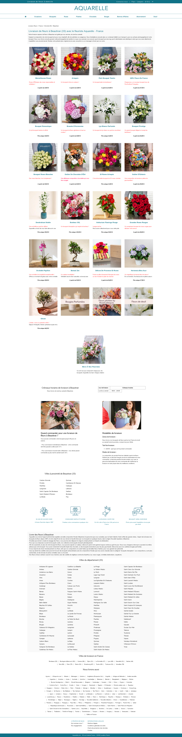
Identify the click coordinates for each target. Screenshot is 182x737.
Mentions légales (92, 723)
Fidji (71, 688)
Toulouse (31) (109, 664)
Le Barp (69, 641)
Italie (127, 691)
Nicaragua (67, 700)
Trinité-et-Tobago (67, 711)
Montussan (97, 614)
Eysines (69, 589)
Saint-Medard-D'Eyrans (47, 494)
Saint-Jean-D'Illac (129, 578)
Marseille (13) (120, 661)
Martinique (102, 697)
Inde (102, 691)
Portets (42, 483)
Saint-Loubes (128, 583)
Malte (88, 697)
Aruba (67, 679)
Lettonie (107, 694)
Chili (110, 682)
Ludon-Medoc (98, 594)
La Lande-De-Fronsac (74, 614)
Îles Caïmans (76, 691)
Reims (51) (78, 664)
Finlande (77, 688)
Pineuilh (96, 625)
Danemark (92, 685)
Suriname (130, 709)
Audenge (42, 586)
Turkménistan (86, 711)
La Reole (70, 616)
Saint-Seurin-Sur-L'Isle (131, 603)
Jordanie (58, 694)
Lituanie (130, 694)
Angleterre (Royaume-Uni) (95, 676)
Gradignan (70, 600)
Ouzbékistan (123, 700)
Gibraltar (92, 688)
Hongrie (48, 691)
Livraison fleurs (32, 26)
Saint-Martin (111, 706)
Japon (51, 694)
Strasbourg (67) (88, 664)
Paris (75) (69, 664)
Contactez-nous (122, 1)
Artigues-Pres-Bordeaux (47, 583)
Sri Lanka (109, 709)
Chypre (122, 682)
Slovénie (101, 709)
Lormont (96, 592)
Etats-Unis (64, 688)
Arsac (41, 580)
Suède (116, 709)
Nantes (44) (129, 661)
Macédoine (67, 697)
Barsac (41, 592)
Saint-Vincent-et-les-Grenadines (59, 709)
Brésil (67, 682)
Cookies (90, 730)
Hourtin (70, 605)
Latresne (68, 489)
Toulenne (127, 633)
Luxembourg (50, 697)
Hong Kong (132, 688)
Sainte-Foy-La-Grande (131, 614)
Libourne (97, 586)
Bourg (41, 622)
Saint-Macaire (128, 589)
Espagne (49, 688)
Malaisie (82, 697)
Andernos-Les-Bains (46, 572)
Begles (41, 600)
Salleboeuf (127, 619)
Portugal (117, 703)
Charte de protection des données (98, 728)
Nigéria (75, 700)
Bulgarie (87, 682)
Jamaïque (133, 691)
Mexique (118, 697)
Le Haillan (70, 647)
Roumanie (70, 706)
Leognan (96, 578)
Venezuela (125, 711)
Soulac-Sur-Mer (129, 627)
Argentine (52, 679)
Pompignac (97, 630)
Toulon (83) (99, 664)
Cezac (69, 578)
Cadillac (41, 633)
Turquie (95, 711)
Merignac (97, 608)
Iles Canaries (86, 691)
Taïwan (49, 711)
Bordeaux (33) (53, 661)
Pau (67, 497)
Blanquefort (43, 611)
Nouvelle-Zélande (106, 700)
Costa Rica (63, 685)
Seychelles (84, 709)
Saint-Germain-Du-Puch (132, 575)
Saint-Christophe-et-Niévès (97, 706)
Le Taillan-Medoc (99, 569)
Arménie (60, 679)
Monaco (133, 697)
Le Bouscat (71, 644)
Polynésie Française (107, 703)
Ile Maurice (57, 691)
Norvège (81, 700)
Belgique (124, 679)
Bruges (41, 625)
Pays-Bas (73, 703)
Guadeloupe (107, 688)
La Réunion (98, 694)
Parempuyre (98, 616)
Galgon (69, 597)
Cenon (69, 572)
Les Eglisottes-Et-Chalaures (103, 580)
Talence (126, 630)
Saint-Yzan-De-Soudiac (131, 608)
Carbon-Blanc (43, 641)
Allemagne (74, 676)
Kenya (65, 694)
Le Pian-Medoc (72, 650)
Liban (113, 694)
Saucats (126, 625)
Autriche (82, 679)
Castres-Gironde (45, 480)
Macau (96, 597)
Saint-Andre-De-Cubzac (102, 647)
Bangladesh (115, 679)
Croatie (71, 685)
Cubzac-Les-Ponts (73, 586)
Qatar (134, 703)
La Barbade (89, 694)
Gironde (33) (48, 26)
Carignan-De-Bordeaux (47, 647)
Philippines (88, 703)
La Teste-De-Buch (73, 619)
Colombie (129, 682)
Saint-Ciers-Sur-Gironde (132, 569)
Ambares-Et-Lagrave (46, 567)
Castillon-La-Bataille (74, 567)
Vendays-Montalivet (130, 641)
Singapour (93, 709)
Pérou (80, 703)
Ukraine (102, 711)
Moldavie (125, 697)
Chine (115, 682)
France (41, 26)
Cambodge (96, 682)
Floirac (69, 594)
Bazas (41, 597)
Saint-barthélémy (81, 706)
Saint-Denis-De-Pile (130, 572)
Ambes (41, 569)
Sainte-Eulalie (128, 611)
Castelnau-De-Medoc (46, 650)
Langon (69, 630)
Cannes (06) (81, 661)
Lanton (69, 633)
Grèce (99, 688)
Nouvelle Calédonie (92, 700)
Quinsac (68, 480)
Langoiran (43, 489)
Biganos (42, 608)
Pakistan (132, 700)
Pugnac (96, 638)
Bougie (106, 17)
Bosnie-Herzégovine (57, 682)
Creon (69, 583)
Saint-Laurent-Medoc (131, 580)
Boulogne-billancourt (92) (67, 661)
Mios (95, 611)
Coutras (70, 580)
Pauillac (96, 619)
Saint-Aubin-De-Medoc (101, 650)
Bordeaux (69, 494)
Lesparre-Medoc (99, 583)
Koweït (81, 694)
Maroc (94, 697)
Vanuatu (116, 711)
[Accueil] (25, 16)
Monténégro (51, 700)
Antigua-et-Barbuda (119, 676)
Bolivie (131, 679)
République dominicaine (57, 706)
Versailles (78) (120, 664)
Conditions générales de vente (96, 726)
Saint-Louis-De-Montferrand (133, 586)
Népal (59, 700)
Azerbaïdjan (90, 679)
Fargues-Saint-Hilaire (74, 592)
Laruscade (70, 636)
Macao (59, 697)
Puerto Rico (126, 703)
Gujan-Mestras (72, 603)
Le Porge (97, 567)
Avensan (42, 589)
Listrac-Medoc (98, 589)
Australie (74, 679)
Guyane (116, 688)
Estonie (56, 688)
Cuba (77, 685)
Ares (40, 578)
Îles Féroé (96, 691)
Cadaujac (69, 486)
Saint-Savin (128, 600)
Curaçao (84, 685)
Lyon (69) (110, 661)
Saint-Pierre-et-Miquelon (125, 706)
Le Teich (96, 572)
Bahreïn (107, 679)
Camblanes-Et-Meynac (73, 483)
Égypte (100, 685)
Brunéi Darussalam (76, 682)
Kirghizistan (72, 694)
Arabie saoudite (131, 676)
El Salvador (108, 685)
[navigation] (38, 16)
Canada (104, 682)
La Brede (42, 497)
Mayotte (110, 697)
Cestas (69, 575)
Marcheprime (98, 600)
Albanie (66, 676)
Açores (48, 676)
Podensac (97, 627)
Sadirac (68, 491)
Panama (49, 703)
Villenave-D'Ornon (130, 644)
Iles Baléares (66, 691)
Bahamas (99, 679)
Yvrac (125, 647)
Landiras (70, 625)
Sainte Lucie (75, 709)
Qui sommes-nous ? (77, 723)
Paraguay (56, 703)
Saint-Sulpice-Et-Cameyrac (133, 605)
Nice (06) (61, 664)
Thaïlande (57, 711)
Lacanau (70, 622)
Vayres (126, 638)
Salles (126, 622)
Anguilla (107, 676)
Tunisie (77, 711)
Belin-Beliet (43, 603)
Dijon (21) (90, 661)
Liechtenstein (122, 694)
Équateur (130, 685)
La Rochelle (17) (100, 661)
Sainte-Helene (128, 616)
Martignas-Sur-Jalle (100, 603)
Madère (75, 697)
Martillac (42, 486)
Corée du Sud (53, 685)
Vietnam (133, 711)
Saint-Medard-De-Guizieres (133, 594)
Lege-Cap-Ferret (99, 575)
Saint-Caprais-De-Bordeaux (49, 491)
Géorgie (85, 688)
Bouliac (41, 619)
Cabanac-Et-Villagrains (46, 627)
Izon (68, 608)
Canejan (42, 638)
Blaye (41, 614)
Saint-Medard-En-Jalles (131, 597)
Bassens (42, 594)
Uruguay (109, 711)
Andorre (82, 676)
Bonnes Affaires (123, 17)
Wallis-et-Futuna (91, 714)
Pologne (96, 703)
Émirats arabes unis (119, 685)
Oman (115, 700)
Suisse (123, 709)
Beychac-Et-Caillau (45, 605)
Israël (121, 691)
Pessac (96, 622)
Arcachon (42, 575)
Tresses (126, 636)
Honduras (124, 688)
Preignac (96, 636)
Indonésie (109, 691)
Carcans (41, 644)
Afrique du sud (56, 676)
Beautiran (56, 26)
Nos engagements (76, 726)
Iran (116, 691)
